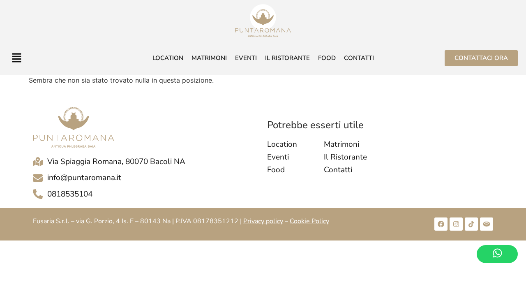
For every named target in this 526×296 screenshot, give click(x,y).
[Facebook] (441, 224)
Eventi (246, 58)
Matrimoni (209, 58)
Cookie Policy (309, 221)
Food (327, 58)
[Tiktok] (471, 224)
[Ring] (486, 224)
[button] (54, 58)
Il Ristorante (287, 58)
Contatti (359, 58)
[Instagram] (456, 224)
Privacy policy (263, 221)
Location (167, 58)
